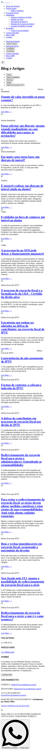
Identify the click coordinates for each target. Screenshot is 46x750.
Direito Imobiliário (13, 77)
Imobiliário (10, 15)
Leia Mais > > (6, 112)
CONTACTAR (7, 675)
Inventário (10, 28)
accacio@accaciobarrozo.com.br (13, 695)
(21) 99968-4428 (7, 652)
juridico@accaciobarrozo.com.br (23, 685)
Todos (9, 75)
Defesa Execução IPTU (15, 85)
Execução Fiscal (12, 13)
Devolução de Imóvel (19, 22)
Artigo (9, 82)
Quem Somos (11, 8)
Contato (9, 37)
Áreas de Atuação (13, 6)
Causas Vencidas (12, 33)
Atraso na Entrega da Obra (21, 17)
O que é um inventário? (20, 30)
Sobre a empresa (17, 11)
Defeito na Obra (17, 19)
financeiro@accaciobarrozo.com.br (27, 689)
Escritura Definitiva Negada (21, 26)
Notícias (10, 80)
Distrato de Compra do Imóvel (22, 24)
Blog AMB (10, 35)
